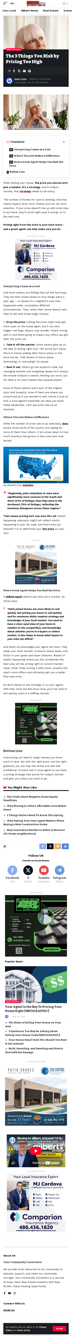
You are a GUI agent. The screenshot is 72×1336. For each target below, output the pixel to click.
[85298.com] (36, 3)
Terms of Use (23, 1330)
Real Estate (13, 49)
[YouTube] (9, 1293)
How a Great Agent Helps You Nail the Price (36, 163)
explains (28, 485)
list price (48, 528)
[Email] (24, 71)
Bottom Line (17, 171)
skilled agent (14, 596)
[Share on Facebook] (14, 71)
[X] (28, 874)
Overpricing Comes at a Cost (32, 149)
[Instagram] (14, 1293)
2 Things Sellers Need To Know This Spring (35, 815)
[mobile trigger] (6, 3)
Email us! (9, 1310)
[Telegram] (59, 874)
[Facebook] (12, 874)
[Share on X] (19, 71)
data (65, 423)
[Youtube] (44, 874)
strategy (25, 191)
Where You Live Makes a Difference (37, 155)
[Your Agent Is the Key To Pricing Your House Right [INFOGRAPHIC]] (36, 984)
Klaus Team (20, 79)
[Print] (29, 71)
